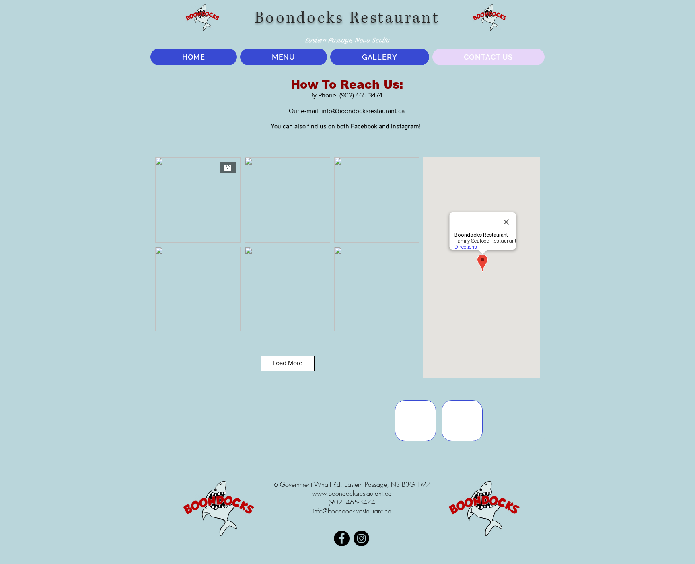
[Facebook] (342, 538)
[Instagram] (361, 538)
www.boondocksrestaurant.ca (352, 493)
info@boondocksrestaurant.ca (363, 110)
